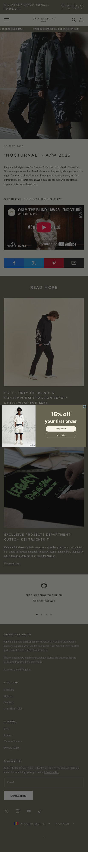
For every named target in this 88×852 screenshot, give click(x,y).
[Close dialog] (84, 406)
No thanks (61, 435)
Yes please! (61, 429)
